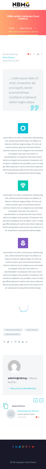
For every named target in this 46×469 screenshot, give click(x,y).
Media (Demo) (32, 330)
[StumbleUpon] (27, 342)
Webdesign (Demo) (12, 334)
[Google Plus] (12, 342)
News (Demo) (8, 57)
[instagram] (23, 447)
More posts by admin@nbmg (23, 388)
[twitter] (20, 447)
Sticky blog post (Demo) (28, 411)
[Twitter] (8, 342)
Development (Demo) (13, 330)
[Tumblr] (19, 342)
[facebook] (13, 447)
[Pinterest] (15, 342)
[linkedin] (16, 447)
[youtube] (33, 447)
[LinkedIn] (23, 342)
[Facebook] (4, 342)
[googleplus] (30, 447)
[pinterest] (26, 447)
